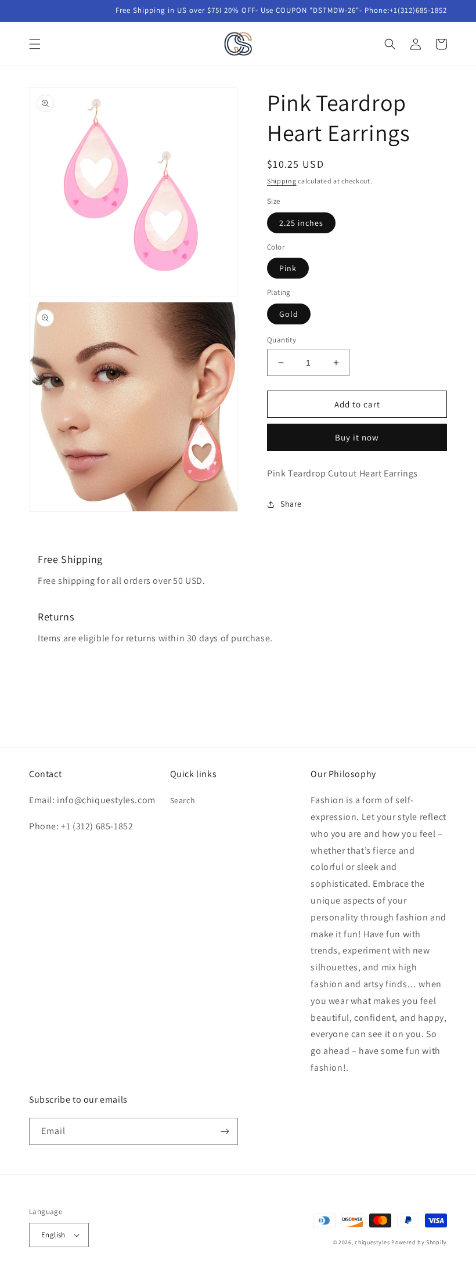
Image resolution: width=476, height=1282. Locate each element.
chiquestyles (372, 1242)
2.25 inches (301, 223)
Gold (288, 314)
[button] (35, 44)
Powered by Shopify (419, 1242)
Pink (288, 268)
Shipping (282, 180)
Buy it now (357, 437)
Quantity (281, 340)
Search (183, 800)
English (53, 1235)
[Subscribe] (224, 1131)
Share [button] (291, 504)
